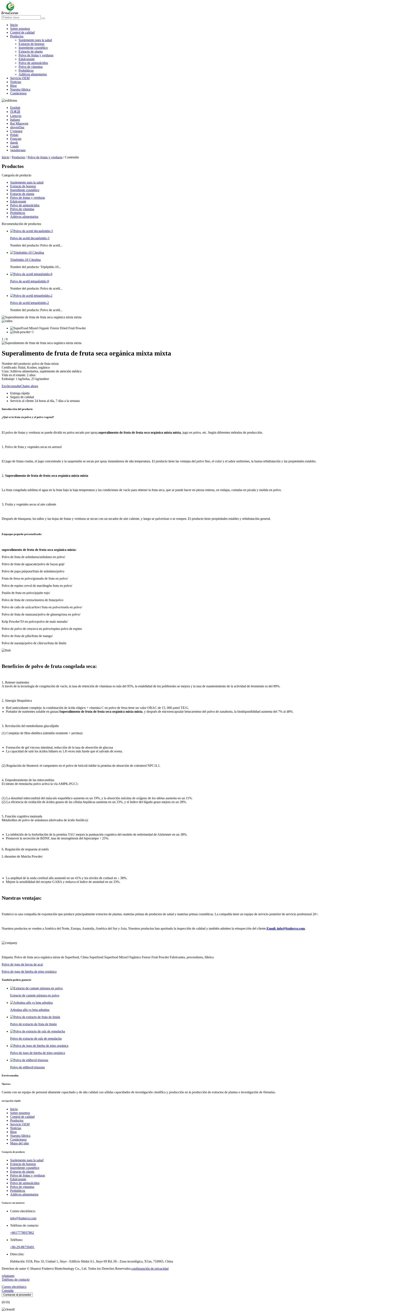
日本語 (15, 111)
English (15, 107)
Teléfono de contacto (16, 1279)
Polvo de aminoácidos (33, 63)
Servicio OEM (20, 78)
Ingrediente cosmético (33, 47)
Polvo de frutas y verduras (36, 55)
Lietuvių (15, 116)
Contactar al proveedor (17, 1294)
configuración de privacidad (150, 1268)
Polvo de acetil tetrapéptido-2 (29, 303)
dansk (14, 142)
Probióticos (26, 70)
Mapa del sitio (19, 1143)
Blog (13, 85)
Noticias (15, 82)
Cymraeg (16, 131)
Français (15, 138)
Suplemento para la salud (35, 40)
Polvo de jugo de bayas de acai (22, 964)
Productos (16, 36)
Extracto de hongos (31, 44)
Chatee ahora (29, 386)
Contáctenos (18, 93)
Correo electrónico (14, 1286)
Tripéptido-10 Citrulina (25, 260)
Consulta (8, 1290)
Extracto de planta (31, 51)
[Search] (43, 18)
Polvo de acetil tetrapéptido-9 (29, 281)
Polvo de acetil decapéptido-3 (29, 238)
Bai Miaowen (19, 123)
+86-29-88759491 (22, 1247)
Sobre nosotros (20, 28)
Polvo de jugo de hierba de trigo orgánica (29, 971)
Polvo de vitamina (31, 66)
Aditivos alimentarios (33, 74)
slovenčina (17, 127)
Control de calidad (22, 32)
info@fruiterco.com (23, 1218)
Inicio (14, 25)
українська (18, 150)
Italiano (15, 119)
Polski (14, 135)
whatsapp (8, 1276)
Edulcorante (27, 59)
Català (14, 146)
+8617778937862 (22, 1232)
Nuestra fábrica (20, 89)
